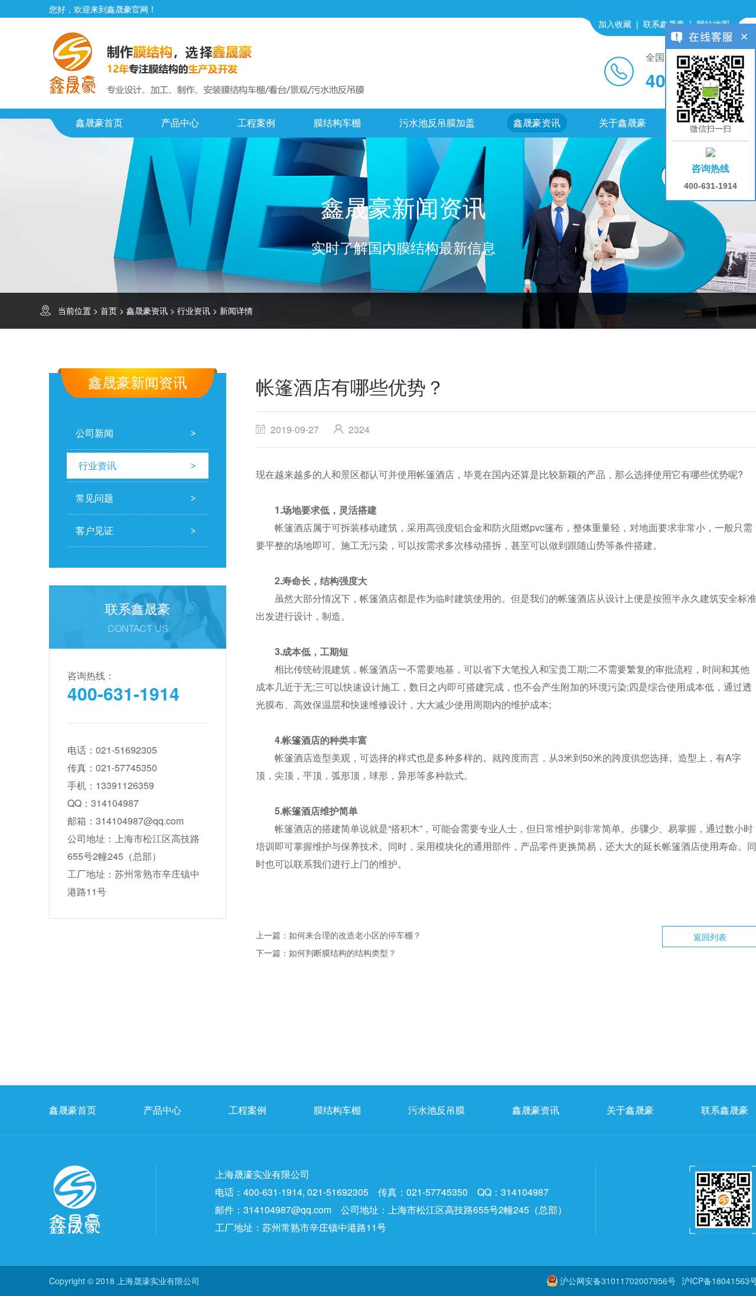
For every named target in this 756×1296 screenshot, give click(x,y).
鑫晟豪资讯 (537, 122)
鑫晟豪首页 (99, 122)
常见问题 (94, 498)
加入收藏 (614, 24)
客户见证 (94, 530)
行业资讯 (193, 310)
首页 (108, 310)
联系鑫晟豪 (664, 24)
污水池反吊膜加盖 (437, 122)
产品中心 (180, 122)
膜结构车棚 (337, 122)
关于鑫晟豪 (622, 122)
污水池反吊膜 (436, 1110)
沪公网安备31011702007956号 (618, 1281)
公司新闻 (94, 433)
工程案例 (256, 122)
